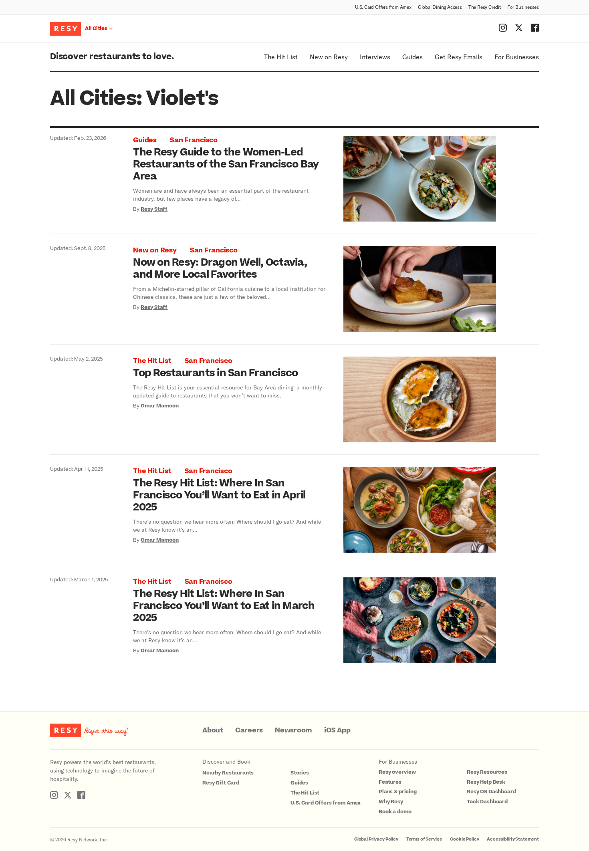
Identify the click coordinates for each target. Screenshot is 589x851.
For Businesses (523, 7)
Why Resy (391, 801)
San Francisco (194, 140)
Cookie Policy (464, 839)
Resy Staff (154, 209)
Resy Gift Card (220, 782)
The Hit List (281, 56)
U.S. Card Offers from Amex (383, 7)
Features (390, 782)
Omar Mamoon (160, 405)
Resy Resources (487, 772)
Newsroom (293, 730)
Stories (299, 772)
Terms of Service (424, 839)
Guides (412, 56)
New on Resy (329, 56)
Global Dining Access (440, 7)
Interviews (375, 56)
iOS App (337, 730)
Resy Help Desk (486, 782)
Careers (249, 730)
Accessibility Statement (513, 839)
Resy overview (397, 772)
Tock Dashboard (487, 801)
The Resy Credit (484, 7)
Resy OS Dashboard (491, 791)
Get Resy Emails (458, 56)
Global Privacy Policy (376, 839)
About (212, 730)
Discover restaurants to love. (112, 57)
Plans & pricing (398, 791)
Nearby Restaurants (228, 772)
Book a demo (395, 811)
